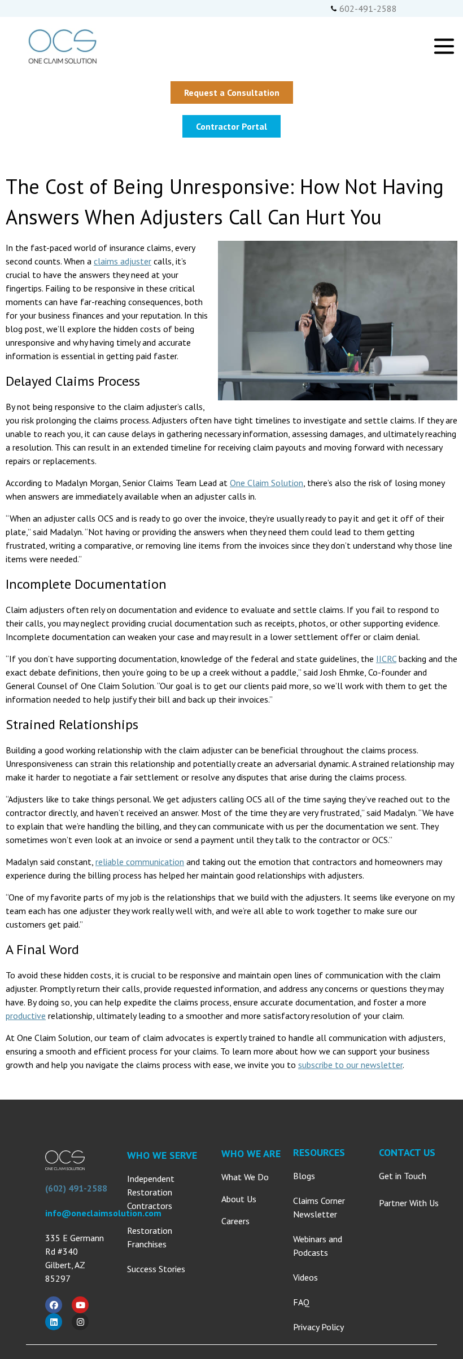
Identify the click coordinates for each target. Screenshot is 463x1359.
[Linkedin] (53, 1321)
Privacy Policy (318, 1326)
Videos (305, 1277)
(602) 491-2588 (76, 1188)
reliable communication (139, 861)
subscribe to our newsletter (350, 1064)
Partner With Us (409, 1202)
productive (26, 1015)
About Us (238, 1198)
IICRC (386, 658)
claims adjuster (122, 261)
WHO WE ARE (251, 1153)
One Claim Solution (266, 482)
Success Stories (156, 1268)
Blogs (304, 1175)
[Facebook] (53, 1304)
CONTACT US (407, 1152)
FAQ (301, 1302)
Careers (235, 1220)
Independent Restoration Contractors (150, 1192)
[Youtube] (80, 1304)
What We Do (245, 1176)
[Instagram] (80, 1321)
